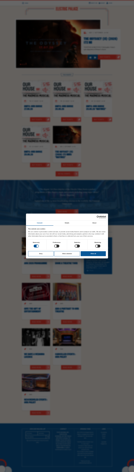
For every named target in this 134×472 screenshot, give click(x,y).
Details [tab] (67, 223)
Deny (40, 253)
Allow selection (67, 253)
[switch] (56, 246)
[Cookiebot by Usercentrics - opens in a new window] (98, 217)
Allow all (93, 253)
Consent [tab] (39, 223)
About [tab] (94, 223)
